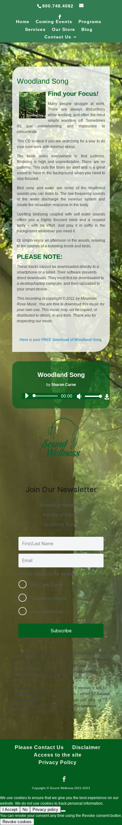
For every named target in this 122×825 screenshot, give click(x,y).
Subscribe (61, 630)
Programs (90, 21)
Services (35, 29)
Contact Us (57, 37)
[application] (61, 396)
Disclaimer (86, 747)
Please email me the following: (49, 573)
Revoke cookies (17, 821)
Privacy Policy (57, 762)
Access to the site (58, 755)
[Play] (27, 396)
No (25, 809)
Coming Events (54, 21)
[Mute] (79, 396)
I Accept (10, 809)
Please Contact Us (39, 747)
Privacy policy (45, 809)
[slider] (91, 396)
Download (107, 397)
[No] (63, 811)
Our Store (63, 29)
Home (22, 21)
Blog (87, 29)
